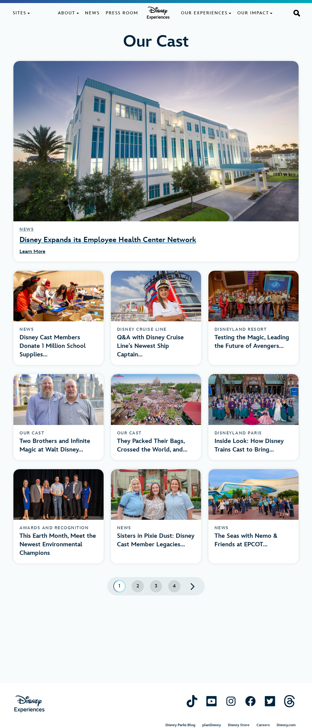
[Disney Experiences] (29, 704)
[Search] (296, 13)
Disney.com (286, 725)
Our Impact (253, 13)
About (66, 13)
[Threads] (289, 701)
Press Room (122, 13)
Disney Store (239, 725)
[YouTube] (211, 701)
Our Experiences (204, 13)
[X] (270, 701)
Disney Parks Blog (180, 725)
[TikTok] (192, 701)
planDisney (211, 725)
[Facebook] (250, 701)
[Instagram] (231, 701)
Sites (19, 13)
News (92, 13)
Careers (263, 725)
